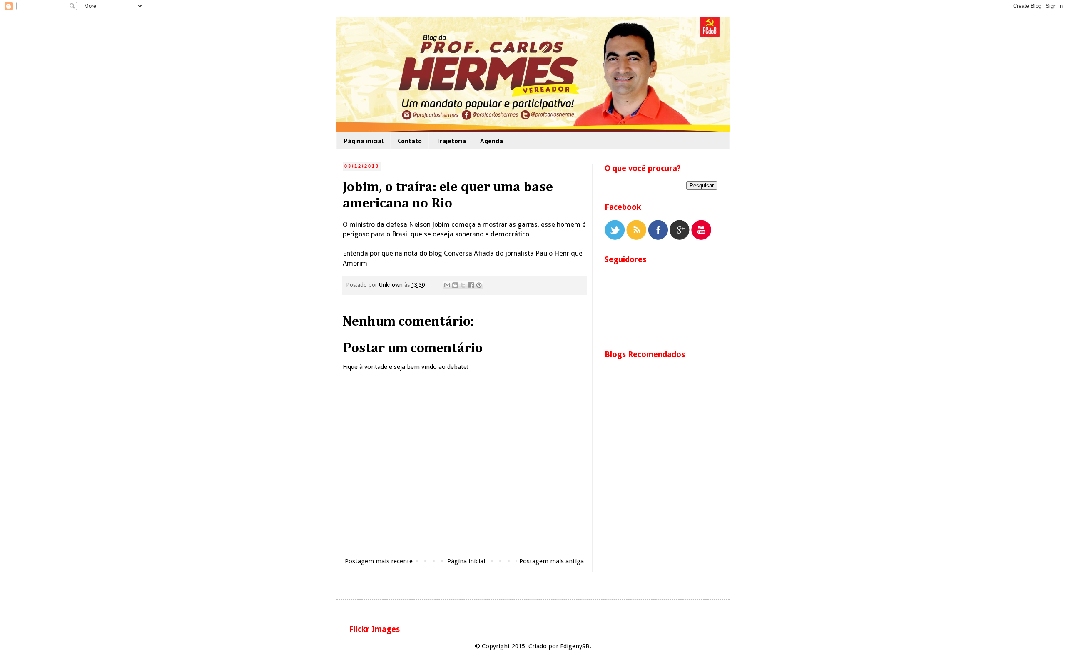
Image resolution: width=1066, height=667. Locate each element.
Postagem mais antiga (551, 561)
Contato (410, 141)
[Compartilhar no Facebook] (471, 285)
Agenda (491, 141)
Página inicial (364, 141)
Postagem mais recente (379, 561)
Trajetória (451, 141)
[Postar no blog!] (455, 285)
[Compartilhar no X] (463, 285)
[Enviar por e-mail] (447, 285)
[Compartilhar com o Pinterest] (479, 285)
